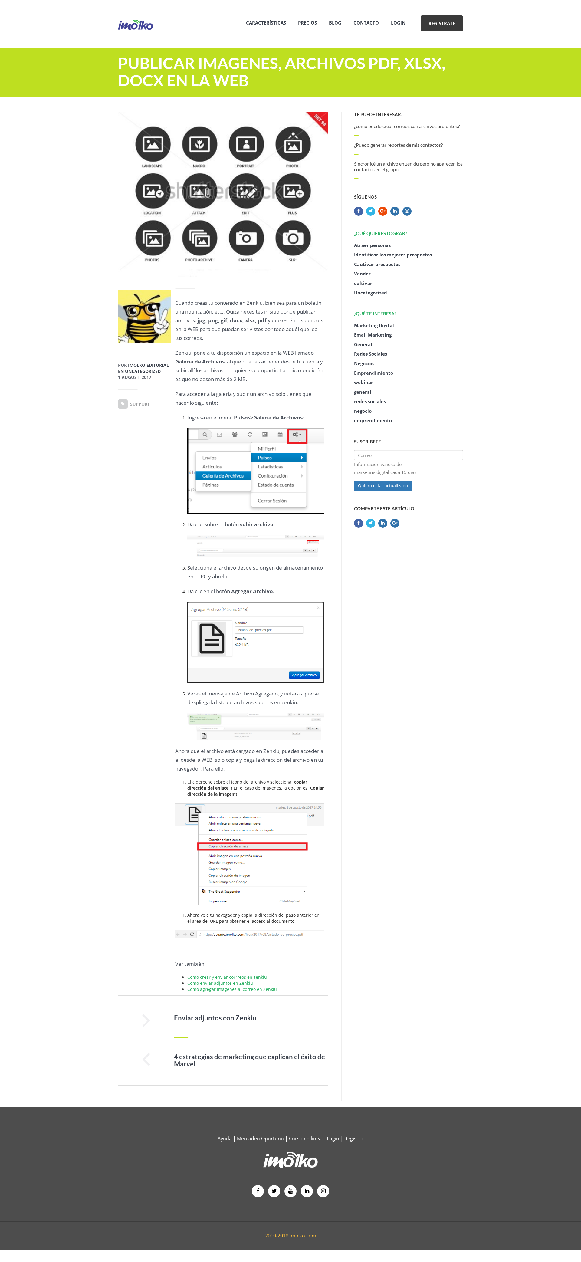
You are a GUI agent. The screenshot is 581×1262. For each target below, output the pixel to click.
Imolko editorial (148, 365)
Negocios (364, 363)
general (362, 392)
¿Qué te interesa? (375, 313)
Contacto (366, 23)
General (363, 344)
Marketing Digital (374, 325)
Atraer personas (372, 245)
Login (398, 23)
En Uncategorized (139, 371)
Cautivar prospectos (377, 264)
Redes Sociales (370, 354)
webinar (363, 382)
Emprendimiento (373, 373)
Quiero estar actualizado (383, 485)
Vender (362, 274)
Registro (353, 1138)
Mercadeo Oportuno (260, 1138)
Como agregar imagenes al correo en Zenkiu (232, 989)
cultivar (363, 283)
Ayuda (225, 1138)
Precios (307, 23)
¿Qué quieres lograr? (380, 233)
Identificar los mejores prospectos (393, 254)
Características (266, 23)
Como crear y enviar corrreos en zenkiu (227, 977)
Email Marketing (373, 335)
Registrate (441, 23)
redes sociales (370, 401)
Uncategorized (370, 293)
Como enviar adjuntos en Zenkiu (220, 983)
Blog (335, 23)
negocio (363, 411)
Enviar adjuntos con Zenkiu (215, 1018)
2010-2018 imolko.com (290, 1235)
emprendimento (373, 420)
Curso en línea (306, 1138)
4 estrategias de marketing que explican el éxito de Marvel (249, 1060)
